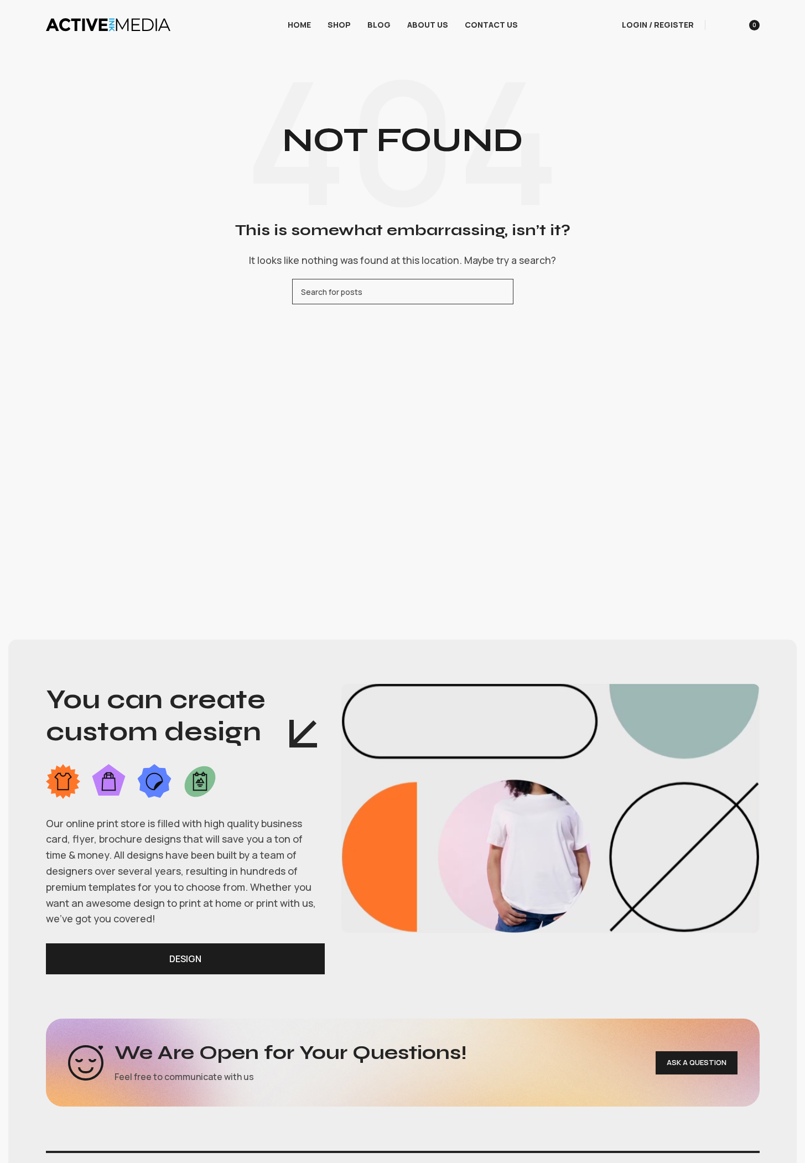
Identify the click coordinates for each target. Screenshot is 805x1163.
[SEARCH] (500, 291)
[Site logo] (108, 24)
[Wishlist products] (721, 25)
